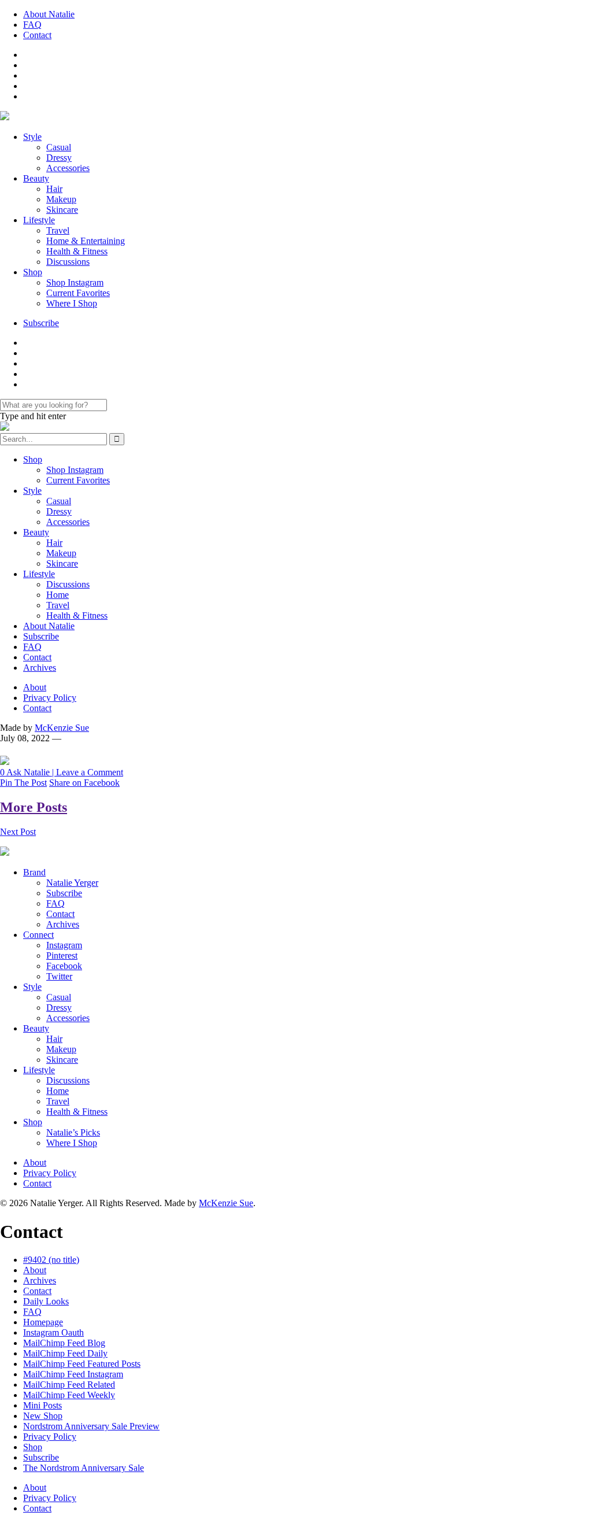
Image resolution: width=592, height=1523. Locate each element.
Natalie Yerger (72, 883)
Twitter (59, 976)
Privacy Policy (49, 698)
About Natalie (49, 14)
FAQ (32, 24)
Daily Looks (46, 1301)
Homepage (43, 1322)
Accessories (68, 168)
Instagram (64, 945)
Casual (58, 147)
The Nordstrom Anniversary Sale (83, 1468)
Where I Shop (71, 303)
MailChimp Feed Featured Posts (81, 1364)
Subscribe (41, 323)
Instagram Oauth (53, 1332)
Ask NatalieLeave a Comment (61, 772)
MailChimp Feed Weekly (69, 1395)
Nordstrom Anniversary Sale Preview (91, 1426)
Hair (54, 189)
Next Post (18, 832)
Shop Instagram (74, 282)
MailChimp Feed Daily (65, 1353)
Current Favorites (78, 293)
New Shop (42, 1416)
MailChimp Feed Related (69, 1384)
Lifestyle (39, 220)
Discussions (68, 262)
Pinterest (61, 955)
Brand (34, 872)
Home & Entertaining (85, 241)
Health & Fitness (77, 251)
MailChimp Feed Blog (64, 1343)
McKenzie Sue (62, 728)
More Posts (33, 807)
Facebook (64, 966)
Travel (57, 230)
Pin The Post (23, 783)
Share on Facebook (84, 783)
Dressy (59, 157)
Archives (39, 667)
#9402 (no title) (51, 1260)
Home (57, 595)
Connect (38, 935)
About (34, 687)
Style (32, 137)
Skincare (62, 210)
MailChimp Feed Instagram (73, 1374)
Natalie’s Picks (73, 1132)
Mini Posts (42, 1405)
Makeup (61, 199)
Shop (32, 272)
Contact (37, 35)
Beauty (36, 178)
